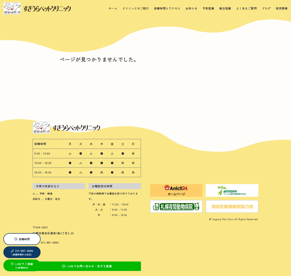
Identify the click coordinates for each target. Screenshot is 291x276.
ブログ (266, 8)
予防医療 (208, 8)
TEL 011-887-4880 (46, 242)
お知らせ (191, 8)
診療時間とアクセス (167, 8)
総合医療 (225, 8)
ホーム (113, 8)
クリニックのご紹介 (135, 8)
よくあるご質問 (246, 8)
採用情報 (282, 8)
